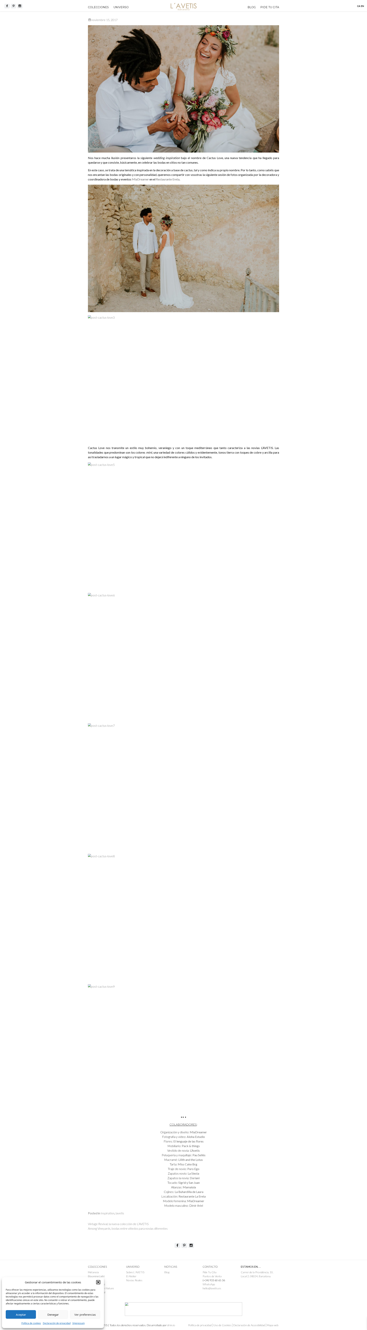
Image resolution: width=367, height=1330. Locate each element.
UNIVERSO (121, 7)
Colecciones (98, 7)
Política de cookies (31, 1323)
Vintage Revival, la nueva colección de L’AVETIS (118, 1224)
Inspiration (107, 1213)
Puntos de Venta (212, 1276)
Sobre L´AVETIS (135, 1272)
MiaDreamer (140, 179)
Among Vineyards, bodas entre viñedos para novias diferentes (128, 1228)
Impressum (78, 1323)
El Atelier (131, 1276)
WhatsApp (209, 1284)
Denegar (53, 1314)
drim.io (171, 1325)
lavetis (120, 1213)
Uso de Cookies (222, 1325)
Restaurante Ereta (167, 179)
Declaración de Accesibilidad (249, 1325)
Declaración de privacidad (57, 1323)
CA (358, 6)
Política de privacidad (200, 1325)
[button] (98, 1282)
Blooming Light (96, 1276)
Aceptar (21, 1314)
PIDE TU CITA (269, 7)
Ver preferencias (85, 1314)
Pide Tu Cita (209, 1272)
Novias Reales (134, 1280)
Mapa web (272, 1325)
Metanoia (93, 1272)
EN (362, 6)
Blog (252, 7)
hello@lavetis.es (212, 1288)
